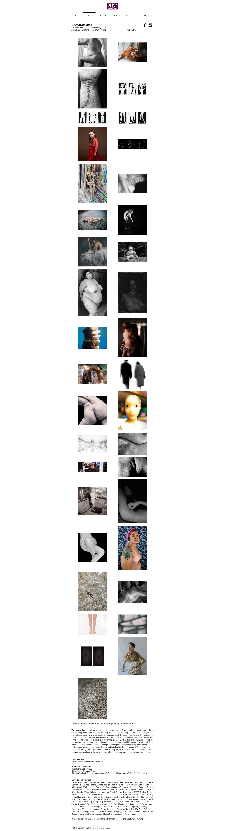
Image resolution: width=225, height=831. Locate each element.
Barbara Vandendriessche (134, 812)
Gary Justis (82, 799)
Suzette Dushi (95, 790)
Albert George (116, 792)
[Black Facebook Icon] (144, 25)
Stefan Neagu (148, 804)
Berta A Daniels (146, 787)
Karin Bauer (148, 782)
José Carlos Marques (134, 802)
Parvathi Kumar (147, 799)
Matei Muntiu (123, 804)
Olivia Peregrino (96, 807)
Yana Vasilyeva (86, 814)
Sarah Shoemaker (108, 809)
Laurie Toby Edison (128, 790)
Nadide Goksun (147, 792)
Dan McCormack (94, 804)
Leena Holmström (78, 797)
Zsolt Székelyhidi (146, 809)
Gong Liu (97, 802)
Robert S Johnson (132, 797)
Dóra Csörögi (112, 787)
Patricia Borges (96, 785)
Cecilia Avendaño (79, 782)
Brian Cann (76, 787)
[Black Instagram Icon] (150, 25)
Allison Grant (97, 795)
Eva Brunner (132, 785)
